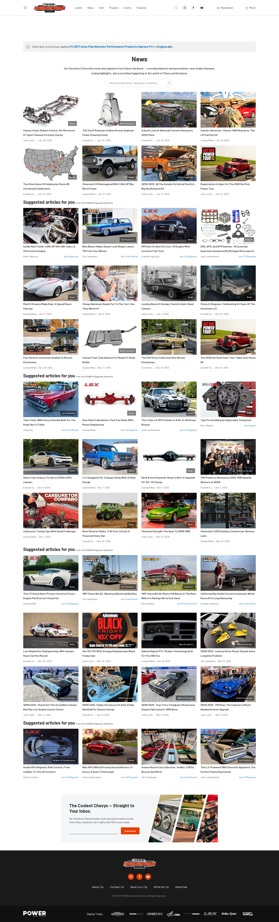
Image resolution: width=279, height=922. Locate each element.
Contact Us (117, 887)
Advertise (181, 887)
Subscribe (130, 830)
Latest (78, 7)
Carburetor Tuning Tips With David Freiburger (49, 531)
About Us (97, 887)
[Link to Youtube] (202, 8)
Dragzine (251, 425)
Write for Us (161, 887)
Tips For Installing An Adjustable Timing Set (226, 420)
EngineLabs (164, 46)
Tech (101, 7)
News (90, 7)
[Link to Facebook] (193, 8)
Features (141, 7)
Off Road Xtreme (188, 603)
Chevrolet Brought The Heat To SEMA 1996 (165, 531)
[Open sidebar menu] (25, 8)
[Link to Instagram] (185, 8)
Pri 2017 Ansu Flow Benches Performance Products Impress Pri (111, 46)
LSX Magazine (190, 256)
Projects (114, 7)
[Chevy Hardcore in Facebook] (139, 877)
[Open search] (176, 7)
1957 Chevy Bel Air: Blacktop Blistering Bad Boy (109, 593)
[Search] (169, 83)
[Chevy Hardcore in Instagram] (131, 877)
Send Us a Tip (138, 887)
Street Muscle (131, 256)
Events (127, 7)
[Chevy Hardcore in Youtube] (148, 877)
